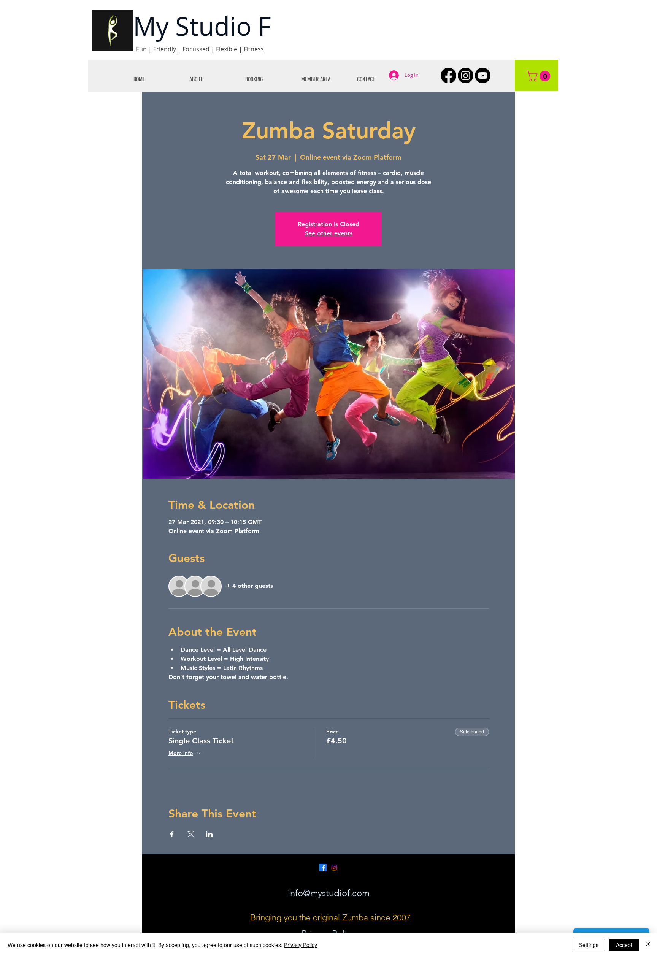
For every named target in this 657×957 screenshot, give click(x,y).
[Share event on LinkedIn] (209, 834)
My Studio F (202, 26)
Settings (588, 945)
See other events (328, 233)
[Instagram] (465, 75)
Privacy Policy (300, 945)
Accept (624, 945)
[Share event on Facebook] (172, 834)
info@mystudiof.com (329, 892)
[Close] (647, 945)
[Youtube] (482, 75)
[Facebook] (448, 75)
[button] (212, 79)
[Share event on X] (190, 834)
